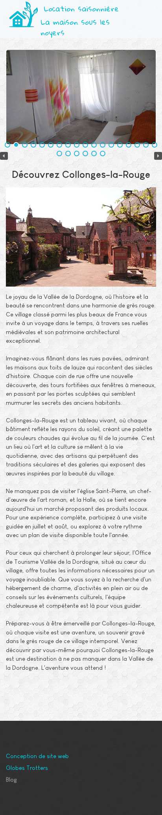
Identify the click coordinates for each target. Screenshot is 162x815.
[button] (147, 9)
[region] (81, 97)
